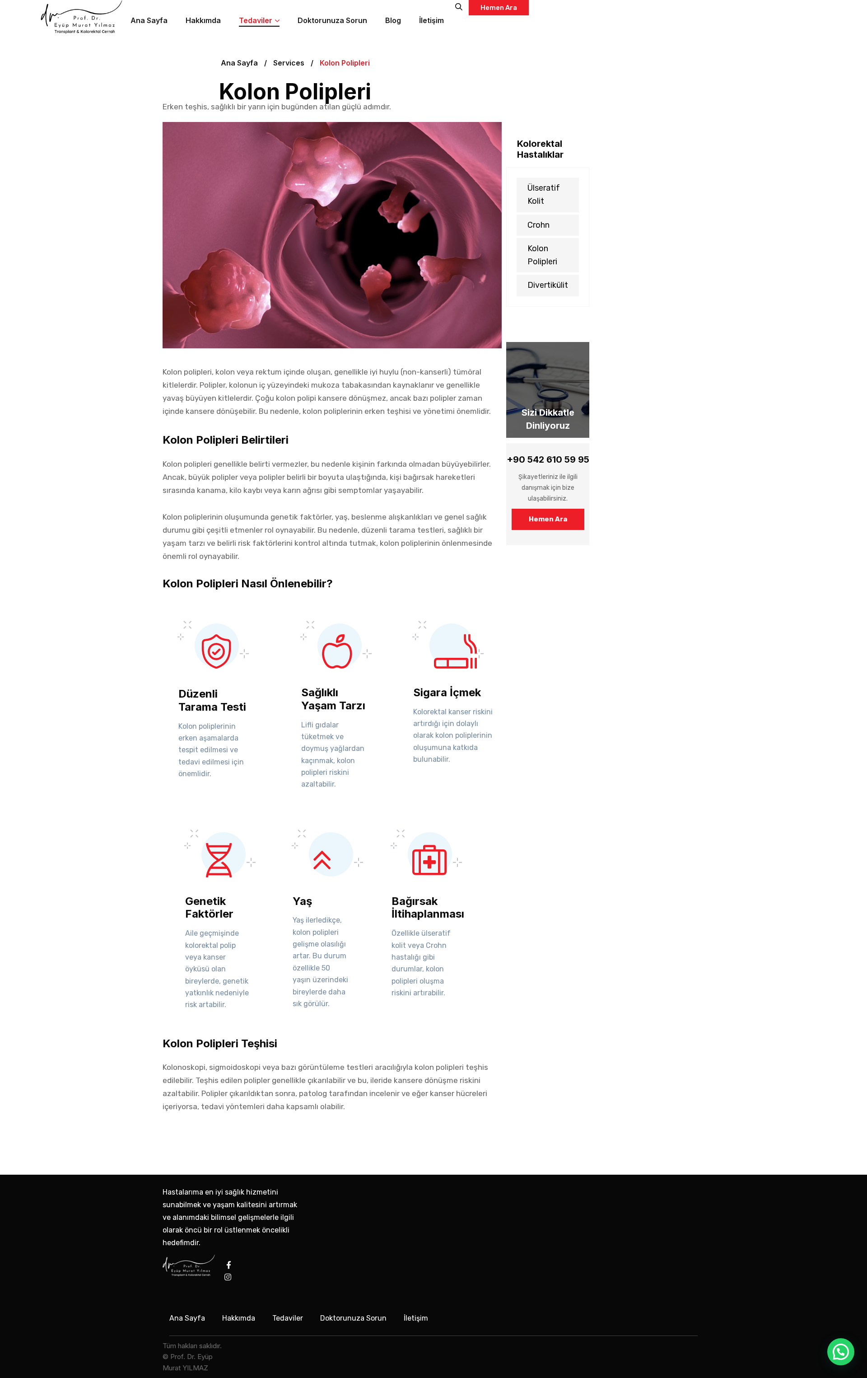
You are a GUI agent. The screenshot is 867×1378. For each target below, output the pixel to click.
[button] (840, 1351)
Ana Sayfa (239, 62)
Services (288, 62)
